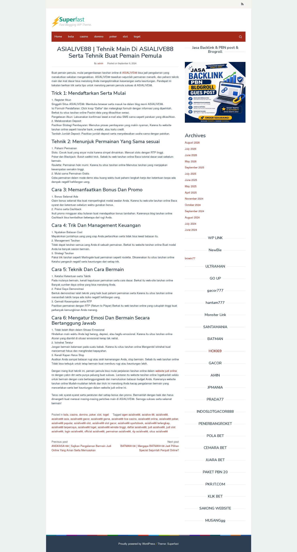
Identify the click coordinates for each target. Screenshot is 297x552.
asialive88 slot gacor (104, 423)
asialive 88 (148, 414)
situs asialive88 (159, 431)
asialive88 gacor (80, 419)
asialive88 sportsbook (130, 423)
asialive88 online (148, 419)
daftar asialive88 (136, 427)
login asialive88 (74, 431)
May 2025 (190, 186)
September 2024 (194, 211)
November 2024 (194, 198)
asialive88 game (100, 419)
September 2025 (194, 167)
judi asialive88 (156, 427)
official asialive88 (94, 431)
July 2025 (190, 173)
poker (92, 414)
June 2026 (191, 155)
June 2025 (191, 180)
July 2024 (190, 223)
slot (99, 414)
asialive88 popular (62, 423)
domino (83, 414)
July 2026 (190, 149)
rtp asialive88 (140, 431)
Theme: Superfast (168, 544)
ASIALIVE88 (130, 72)
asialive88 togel (87, 427)
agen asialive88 (131, 414)
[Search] (240, 37)
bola (65, 414)
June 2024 (191, 230)
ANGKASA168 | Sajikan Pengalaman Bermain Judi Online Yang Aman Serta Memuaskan (81, 446)
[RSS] (242, 4)
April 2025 (191, 192)
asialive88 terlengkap (157, 423)
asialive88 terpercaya (64, 427)
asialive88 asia (60, 419)
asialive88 (162, 414)
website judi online (166, 371)
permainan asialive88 (118, 431)
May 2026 (190, 161)
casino (74, 414)
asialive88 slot (82, 423)
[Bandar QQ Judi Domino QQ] (72, 21)
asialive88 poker (168, 419)
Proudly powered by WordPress (136, 544)
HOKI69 (215, 351)
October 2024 (193, 205)
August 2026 (192, 142)
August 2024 (192, 217)
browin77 (190, 258)
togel (106, 414)
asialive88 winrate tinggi (112, 427)
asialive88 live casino (124, 419)
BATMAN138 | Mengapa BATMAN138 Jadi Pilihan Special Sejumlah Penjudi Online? (149, 446)
